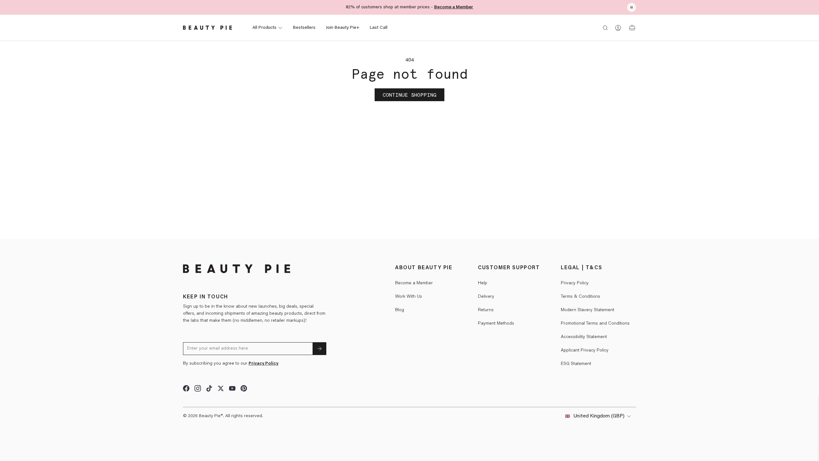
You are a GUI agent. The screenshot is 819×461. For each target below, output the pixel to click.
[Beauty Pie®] (236, 268)
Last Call (378, 28)
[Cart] (632, 28)
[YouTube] (232, 388)
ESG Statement (576, 364)
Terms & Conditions (580, 297)
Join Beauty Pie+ (343, 28)
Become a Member (453, 7)
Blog (399, 310)
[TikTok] (209, 388)
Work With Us (408, 297)
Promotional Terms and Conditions (595, 323)
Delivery (486, 297)
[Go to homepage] (207, 28)
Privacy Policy (263, 363)
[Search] (605, 28)
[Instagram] (198, 388)
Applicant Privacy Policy (584, 350)
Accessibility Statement (584, 337)
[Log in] (618, 28)
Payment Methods (496, 323)
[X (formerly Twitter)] (221, 388)
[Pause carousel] (631, 7)
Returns (486, 310)
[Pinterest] (244, 388)
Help (482, 283)
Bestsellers (304, 28)
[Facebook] (186, 388)
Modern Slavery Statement (587, 310)
